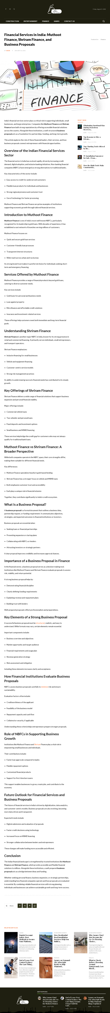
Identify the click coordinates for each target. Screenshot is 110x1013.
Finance (103, 39)
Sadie (8, 50)
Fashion (56, 957)
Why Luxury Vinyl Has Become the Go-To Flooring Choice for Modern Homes (51, 1000)
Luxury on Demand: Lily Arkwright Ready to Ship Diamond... (62, 963)
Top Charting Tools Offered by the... (94, 147)
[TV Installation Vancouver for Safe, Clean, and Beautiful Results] (80, 157)
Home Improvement (60, 933)
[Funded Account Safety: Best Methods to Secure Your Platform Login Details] (11, 942)
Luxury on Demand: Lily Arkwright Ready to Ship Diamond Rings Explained (96, 1000)
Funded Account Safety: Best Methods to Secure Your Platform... (27, 938)
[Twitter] (14, 9)
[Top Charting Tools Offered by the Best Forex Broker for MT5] (80, 148)
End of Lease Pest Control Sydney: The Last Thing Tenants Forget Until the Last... (73, 1001)
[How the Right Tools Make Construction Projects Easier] (80, 166)
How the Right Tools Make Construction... (93, 166)
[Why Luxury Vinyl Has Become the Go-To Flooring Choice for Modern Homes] (80, 942)
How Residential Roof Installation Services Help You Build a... (61, 938)
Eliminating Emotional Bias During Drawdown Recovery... (94, 127)
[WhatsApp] (34, 906)
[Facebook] (5, 9)
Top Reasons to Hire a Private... (92, 138)
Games (21, 933)
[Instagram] (10, 9)
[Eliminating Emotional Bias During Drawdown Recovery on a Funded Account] (80, 127)
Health (91, 957)
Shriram (37, 744)
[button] (103, 21)
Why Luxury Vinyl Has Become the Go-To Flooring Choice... (96, 938)
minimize (44, 687)
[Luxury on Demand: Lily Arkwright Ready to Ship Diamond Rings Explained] (46, 967)
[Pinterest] (30, 906)
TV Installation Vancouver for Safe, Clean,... (93, 157)
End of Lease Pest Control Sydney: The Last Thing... (26, 962)
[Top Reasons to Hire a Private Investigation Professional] (80, 138)
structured (40, 623)
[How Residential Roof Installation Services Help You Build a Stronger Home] (46, 942)
